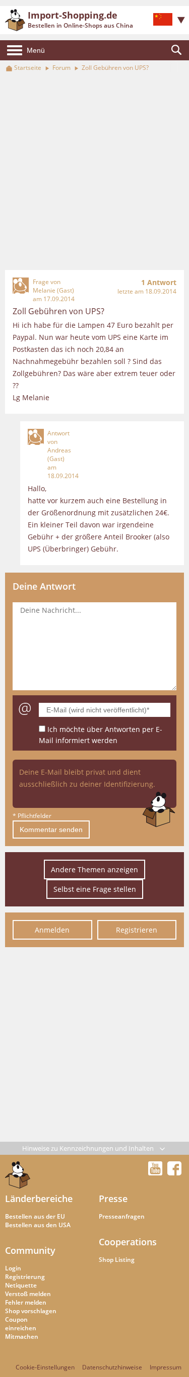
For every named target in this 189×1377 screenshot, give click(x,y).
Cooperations (128, 1242)
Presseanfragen (122, 1216)
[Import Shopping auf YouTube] (156, 1172)
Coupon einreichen (20, 1323)
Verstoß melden (28, 1294)
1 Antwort (158, 282)
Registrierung (25, 1276)
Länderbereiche (39, 1198)
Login (13, 1268)
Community (30, 1250)
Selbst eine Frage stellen (94, 889)
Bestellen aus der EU (35, 1216)
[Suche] (176, 50)
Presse (113, 1198)
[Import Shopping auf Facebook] (174, 1172)
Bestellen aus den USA (38, 1225)
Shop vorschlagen (30, 1311)
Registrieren (136, 930)
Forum (61, 67)
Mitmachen (21, 1336)
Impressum (165, 1367)
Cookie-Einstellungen (45, 1367)
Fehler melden (25, 1302)
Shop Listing (117, 1259)
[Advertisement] (94, 171)
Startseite (27, 67)
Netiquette (21, 1285)
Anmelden (52, 930)
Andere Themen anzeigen (94, 869)
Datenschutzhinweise (112, 1367)
